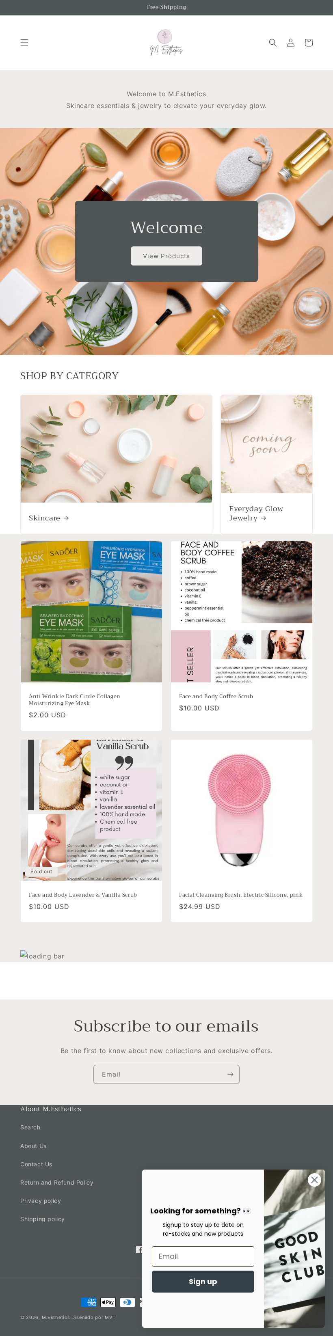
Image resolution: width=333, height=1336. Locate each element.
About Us (33, 1145)
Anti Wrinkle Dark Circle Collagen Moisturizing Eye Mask (75, 700)
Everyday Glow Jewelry (256, 513)
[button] (24, 43)
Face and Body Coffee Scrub (216, 696)
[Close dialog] (314, 1180)
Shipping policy (42, 1218)
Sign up (203, 1281)
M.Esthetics (56, 1317)
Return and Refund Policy (56, 1182)
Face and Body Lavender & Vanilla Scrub (83, 895)
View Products (166, 256)
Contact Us (36, 1164)
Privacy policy (40, 1200)
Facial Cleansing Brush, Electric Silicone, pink (241, 895)
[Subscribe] (230, 1074)
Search (30, 1127)
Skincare (45, 518)
